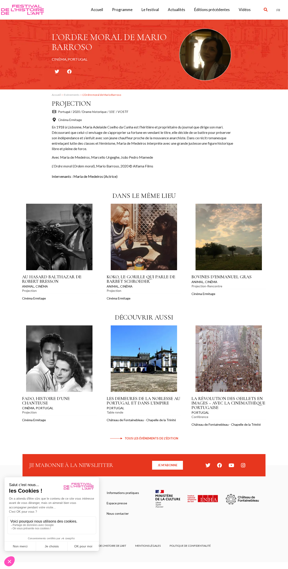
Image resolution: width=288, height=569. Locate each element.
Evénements (71, 94)
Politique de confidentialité (190, 545)
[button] (265, 10)
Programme (122, 9)
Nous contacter (118, 513)
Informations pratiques (123, 493)
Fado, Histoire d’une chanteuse (46, 401)
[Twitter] (207, 465)
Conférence (199, 417)
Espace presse (117, 503)
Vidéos (245, 9)
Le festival (150, 9)
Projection (71, 103)
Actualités (176, 9)
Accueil (97, 9)
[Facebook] (219, 465)
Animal (28, 286)
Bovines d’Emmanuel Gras (221, 277)
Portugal (44, 408)
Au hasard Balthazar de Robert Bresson (51, 279)
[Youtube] (231, 465)
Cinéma (42, 286)
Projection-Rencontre (206, 286)
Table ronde (115, 412)
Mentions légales (148, 545)
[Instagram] (243, 465)
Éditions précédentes (212, 9)
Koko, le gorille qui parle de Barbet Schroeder (141, 279)
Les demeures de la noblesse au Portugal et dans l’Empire (143, 401)
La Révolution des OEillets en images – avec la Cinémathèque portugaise (228, 403)
